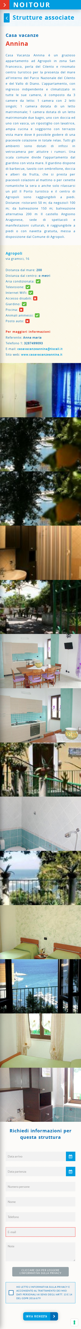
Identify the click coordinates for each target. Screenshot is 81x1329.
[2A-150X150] (40, 553)
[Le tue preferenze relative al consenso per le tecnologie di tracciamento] (74, 1322)
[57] (40, 661)
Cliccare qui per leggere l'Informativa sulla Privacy (40, 1272)
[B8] (40, 1095)
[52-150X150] (40, 607)
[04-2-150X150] (40, 498)
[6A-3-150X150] (40, 769)
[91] (40, 932)
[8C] (40, 824)
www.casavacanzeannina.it (41, 354)
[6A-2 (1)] (40, 715)
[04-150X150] (40, 390)
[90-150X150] (40, 878)
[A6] (40, 1040)
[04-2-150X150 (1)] (40, 444)
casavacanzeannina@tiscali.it (40, 349)
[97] (40, 986)
